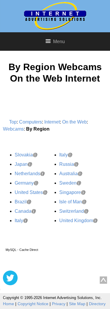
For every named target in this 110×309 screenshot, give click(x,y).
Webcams (13, 128)
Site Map (77, 303)
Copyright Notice (33, 303)
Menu (59, 41)
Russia (66, 164)
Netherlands (27, 173)
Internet (52, 121)
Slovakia (24, 154)
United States (29, 192)
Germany (24, 182)
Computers (30, 121)
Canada (23, 211)
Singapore (70, 192)
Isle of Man (70, 201)
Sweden (68, 182)
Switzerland (71, 211)
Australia (68, 173)
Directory (97, 303)
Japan (21, 164)
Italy (19, 220)
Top (13, 121)
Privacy (58, 303)
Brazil (21, 201)
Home (8, 303)
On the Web (74, 121)
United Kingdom (76, 220)
